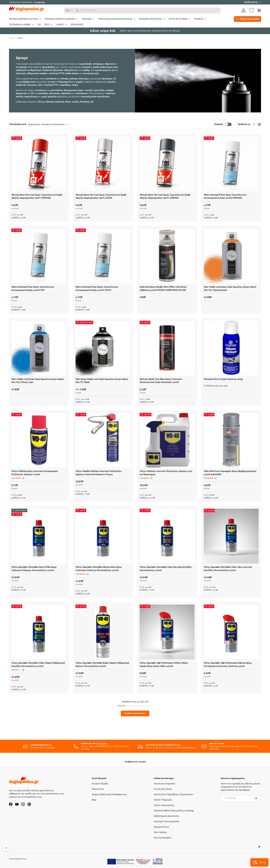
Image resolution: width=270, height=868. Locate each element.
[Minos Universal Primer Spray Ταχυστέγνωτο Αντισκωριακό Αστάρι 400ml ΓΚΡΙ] (38, 256)
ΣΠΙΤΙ (47, 25)
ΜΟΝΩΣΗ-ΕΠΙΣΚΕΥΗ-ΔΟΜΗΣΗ (60, 19)
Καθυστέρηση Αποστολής (166, 816)
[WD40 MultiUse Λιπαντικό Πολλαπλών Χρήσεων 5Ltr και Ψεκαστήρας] (167, 440)
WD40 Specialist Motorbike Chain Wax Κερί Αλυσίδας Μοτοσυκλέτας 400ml (166, 568)
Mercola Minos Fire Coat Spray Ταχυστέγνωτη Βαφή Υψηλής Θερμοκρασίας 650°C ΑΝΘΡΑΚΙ (165, 196)
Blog (94, 800)
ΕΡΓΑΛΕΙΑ (86, 19)
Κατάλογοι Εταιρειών (164, 784)
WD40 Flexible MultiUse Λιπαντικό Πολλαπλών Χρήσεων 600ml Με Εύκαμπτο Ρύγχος (99, 473)
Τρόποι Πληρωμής (163, 800)
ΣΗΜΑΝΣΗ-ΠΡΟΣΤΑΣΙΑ (150, 19)
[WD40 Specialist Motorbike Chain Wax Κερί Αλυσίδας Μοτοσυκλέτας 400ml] (167, 536)
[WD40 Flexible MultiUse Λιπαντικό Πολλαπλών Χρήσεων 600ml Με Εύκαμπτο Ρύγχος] (103, 440)
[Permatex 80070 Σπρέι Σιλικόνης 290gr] (231, 348)
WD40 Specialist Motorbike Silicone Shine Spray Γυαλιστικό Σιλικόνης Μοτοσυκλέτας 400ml (99, 568)
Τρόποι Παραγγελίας (164, 805)
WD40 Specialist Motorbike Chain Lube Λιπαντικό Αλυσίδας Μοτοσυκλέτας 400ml (228, 568)
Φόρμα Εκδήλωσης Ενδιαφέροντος (109, 794)
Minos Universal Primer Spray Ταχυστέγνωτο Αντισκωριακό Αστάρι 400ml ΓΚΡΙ (32, 288)
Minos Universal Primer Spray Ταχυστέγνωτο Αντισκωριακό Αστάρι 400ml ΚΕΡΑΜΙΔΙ (225, 196)
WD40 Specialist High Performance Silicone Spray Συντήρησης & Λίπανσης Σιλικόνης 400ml (228, 664)
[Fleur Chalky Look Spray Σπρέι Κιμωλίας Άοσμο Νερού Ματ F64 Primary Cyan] (38, 348)
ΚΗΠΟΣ (60, 25)
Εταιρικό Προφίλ (100, 784)
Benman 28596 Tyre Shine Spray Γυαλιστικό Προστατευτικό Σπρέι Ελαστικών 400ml (161, 380)
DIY (39, 25)
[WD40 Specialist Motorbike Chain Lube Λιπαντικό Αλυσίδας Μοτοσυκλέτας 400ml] (231, 536)
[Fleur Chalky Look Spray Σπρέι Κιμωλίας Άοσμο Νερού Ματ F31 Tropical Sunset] (231, 256)
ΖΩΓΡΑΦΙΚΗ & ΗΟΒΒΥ (20, 25)
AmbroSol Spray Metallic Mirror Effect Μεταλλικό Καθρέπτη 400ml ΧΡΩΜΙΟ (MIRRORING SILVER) (163, 288)
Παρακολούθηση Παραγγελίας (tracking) (174, 811)
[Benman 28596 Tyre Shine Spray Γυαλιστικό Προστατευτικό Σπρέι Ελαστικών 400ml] (167, 348)
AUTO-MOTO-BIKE (178, 19)
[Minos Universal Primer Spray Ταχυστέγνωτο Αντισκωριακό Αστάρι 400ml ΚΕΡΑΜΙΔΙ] (231, 163)
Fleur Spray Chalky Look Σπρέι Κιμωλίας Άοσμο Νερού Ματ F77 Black (102, 380)
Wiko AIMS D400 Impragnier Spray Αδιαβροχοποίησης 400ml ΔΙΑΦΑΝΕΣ (230, 473)
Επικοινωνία (98, 789)
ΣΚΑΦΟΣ (198, 19)
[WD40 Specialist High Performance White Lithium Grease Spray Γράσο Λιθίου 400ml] (167, 632)
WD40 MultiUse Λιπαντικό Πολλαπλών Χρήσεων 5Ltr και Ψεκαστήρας (166, 473)
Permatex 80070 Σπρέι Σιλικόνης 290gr (223, 379)
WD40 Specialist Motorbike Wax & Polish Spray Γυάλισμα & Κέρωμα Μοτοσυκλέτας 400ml (34, 568)
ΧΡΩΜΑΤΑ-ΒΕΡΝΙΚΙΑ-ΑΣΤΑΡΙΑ (23, 19)
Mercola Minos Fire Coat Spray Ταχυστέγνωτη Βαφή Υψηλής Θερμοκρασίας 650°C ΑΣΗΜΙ (101, 196)
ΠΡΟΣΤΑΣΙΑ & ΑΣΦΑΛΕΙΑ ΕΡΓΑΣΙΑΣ (115, 19)
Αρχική (11, 38)
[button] (77, 10)
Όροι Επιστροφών (163, 838)
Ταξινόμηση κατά (17, 124)
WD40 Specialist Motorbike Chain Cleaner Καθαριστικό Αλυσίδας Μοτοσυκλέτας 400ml (38, 664)
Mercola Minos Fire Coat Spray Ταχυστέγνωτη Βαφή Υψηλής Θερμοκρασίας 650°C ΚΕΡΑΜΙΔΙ (36, 196)
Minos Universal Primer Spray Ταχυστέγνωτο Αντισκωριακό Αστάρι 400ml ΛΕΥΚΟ (97, 288)
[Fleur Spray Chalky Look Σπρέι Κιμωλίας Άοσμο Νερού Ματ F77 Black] (103, 348)
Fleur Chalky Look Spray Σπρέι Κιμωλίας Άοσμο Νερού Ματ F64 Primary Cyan (37, 380)
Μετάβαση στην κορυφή (135, 762)
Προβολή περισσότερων (135, 713)
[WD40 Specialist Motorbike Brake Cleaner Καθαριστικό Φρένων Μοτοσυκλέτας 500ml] (103, 632)
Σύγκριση (218, 124)
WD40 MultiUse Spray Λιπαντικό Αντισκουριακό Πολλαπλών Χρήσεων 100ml (34, 473)
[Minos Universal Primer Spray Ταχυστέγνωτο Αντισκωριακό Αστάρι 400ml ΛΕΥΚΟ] (103, 256)
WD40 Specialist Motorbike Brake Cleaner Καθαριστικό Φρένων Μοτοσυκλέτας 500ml (102, 664)
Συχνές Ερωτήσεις (163, 789)
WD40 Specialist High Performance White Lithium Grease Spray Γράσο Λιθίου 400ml (164, 664)
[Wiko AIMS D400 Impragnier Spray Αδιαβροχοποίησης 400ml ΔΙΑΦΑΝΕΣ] (231, 440)
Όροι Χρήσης (160, 832)
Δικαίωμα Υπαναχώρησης (166, 821)
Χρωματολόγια (161, 827)
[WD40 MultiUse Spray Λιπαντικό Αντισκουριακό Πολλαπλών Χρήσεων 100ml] (38, 440)
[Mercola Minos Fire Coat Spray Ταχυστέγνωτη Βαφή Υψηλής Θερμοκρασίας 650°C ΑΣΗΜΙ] (103, 163)
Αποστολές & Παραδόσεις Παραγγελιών (173, 794)
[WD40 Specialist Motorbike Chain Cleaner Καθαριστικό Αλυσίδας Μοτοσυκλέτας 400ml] (38, 632)
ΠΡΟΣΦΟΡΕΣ (77, 25)
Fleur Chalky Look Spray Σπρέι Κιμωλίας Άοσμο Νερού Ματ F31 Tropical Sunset (230, 288)
